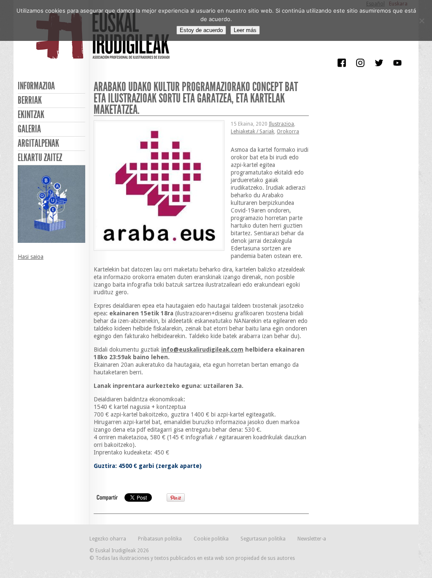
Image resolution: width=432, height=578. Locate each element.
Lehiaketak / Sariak (252, 131)
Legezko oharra (107, 539)
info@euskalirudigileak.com (202, 349)
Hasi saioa (30, 256)
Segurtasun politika (263, 539)
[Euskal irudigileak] (104, 41)
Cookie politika (211, 539)
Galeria (29, 129)
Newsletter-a (311, 539)
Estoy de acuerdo (201, 30)
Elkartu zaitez (40, 158)
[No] (421, 20)
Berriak (30, 100)
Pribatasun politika (160, 539)
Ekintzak (31, 115)
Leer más (245, 30)
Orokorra (288, 131)
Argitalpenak (38, 143)
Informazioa (36, 86)
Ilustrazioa (281, 124)
